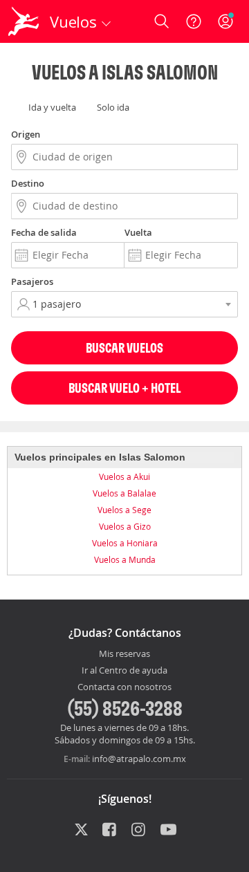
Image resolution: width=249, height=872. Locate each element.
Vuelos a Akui (124, 476)
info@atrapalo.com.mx (139, 758)
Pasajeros (32, 281)
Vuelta (138, 232)
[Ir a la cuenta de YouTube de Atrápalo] (168, 830)
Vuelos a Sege (124, 509)
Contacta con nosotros (124, 687)
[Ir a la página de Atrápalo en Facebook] (110, 830)
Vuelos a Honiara (125, 542)
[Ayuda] (193, 21)
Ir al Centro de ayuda (124, 670)
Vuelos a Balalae (124, 493)
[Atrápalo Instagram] (139, 830)
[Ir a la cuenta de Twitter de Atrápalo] (81, 830)
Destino (27, 183)
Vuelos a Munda (125, 559)
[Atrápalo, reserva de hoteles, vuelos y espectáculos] (23, 21)
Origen (25, 134)
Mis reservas (124, 654)
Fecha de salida (44, 232)
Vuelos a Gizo (125, 526)
